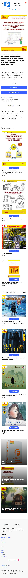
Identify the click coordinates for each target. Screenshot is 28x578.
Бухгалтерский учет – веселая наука (12, 219)
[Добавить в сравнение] (16, 83)
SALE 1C (17, 3)
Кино (2, 550)
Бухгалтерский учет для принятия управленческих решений (12, 283)
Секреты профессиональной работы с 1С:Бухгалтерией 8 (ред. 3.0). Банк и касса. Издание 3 (13, 172)
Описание (11, 105)
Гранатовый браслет (8, 253)
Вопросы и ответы (5, 537)
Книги (7, 54)
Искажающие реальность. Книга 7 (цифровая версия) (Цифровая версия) (13, 322)
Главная (3, 54)
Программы (4, 556)
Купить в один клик (14, 92)
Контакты (3, 542)
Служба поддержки (5, 565)
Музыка (3, 554)
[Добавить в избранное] (13, 83)
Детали (18, 105)
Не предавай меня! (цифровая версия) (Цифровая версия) (13, 431)
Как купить (3, 539)
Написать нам (4, 567)
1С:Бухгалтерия (8, 101)
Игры (2, 548)
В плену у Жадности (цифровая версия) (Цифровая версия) (13, 358)
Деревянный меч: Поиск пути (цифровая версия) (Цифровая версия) (13, 394)
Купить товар (14, 87)
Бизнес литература (15, 54)
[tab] (11, 105)
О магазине (3, 540)
